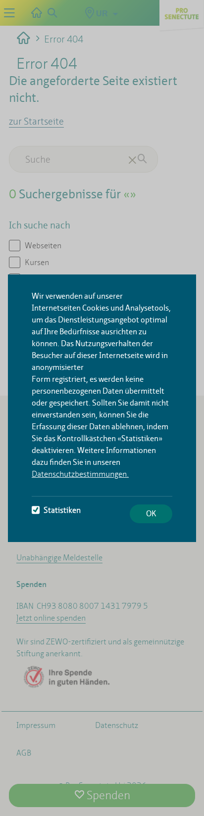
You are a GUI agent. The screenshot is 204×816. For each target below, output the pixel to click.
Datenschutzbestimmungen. (80, 474)
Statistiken (62, 510)
